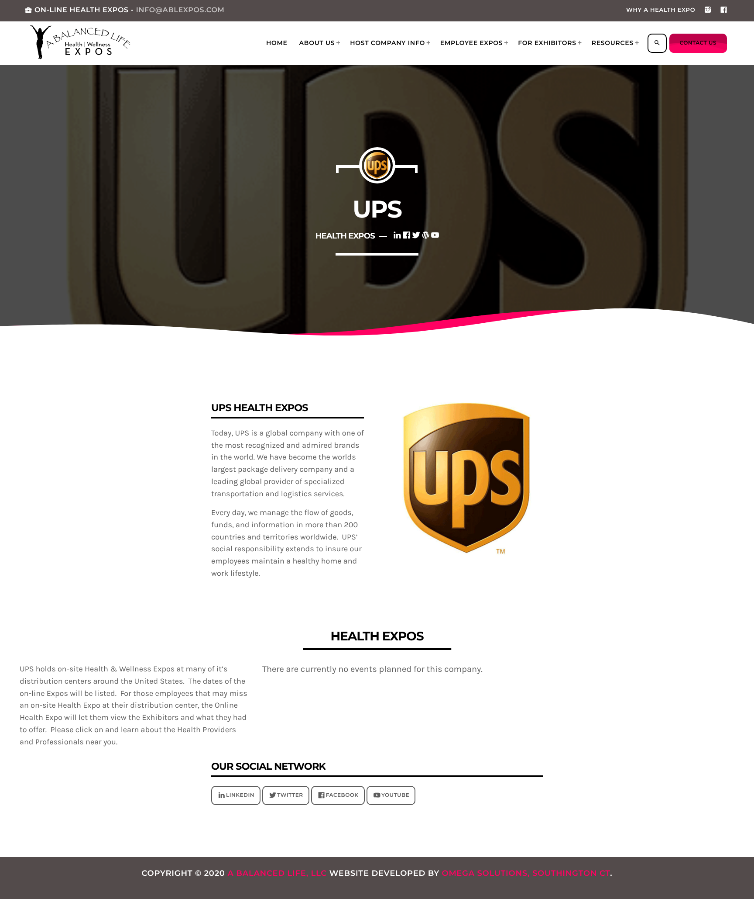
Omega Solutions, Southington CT (526, 873)
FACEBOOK (342, 795)
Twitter (290, 795)
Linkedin (240, 795)
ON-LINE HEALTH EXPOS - (124, 10)
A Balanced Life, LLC (277, 873)
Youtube (395, 795)
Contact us (698, 43)
